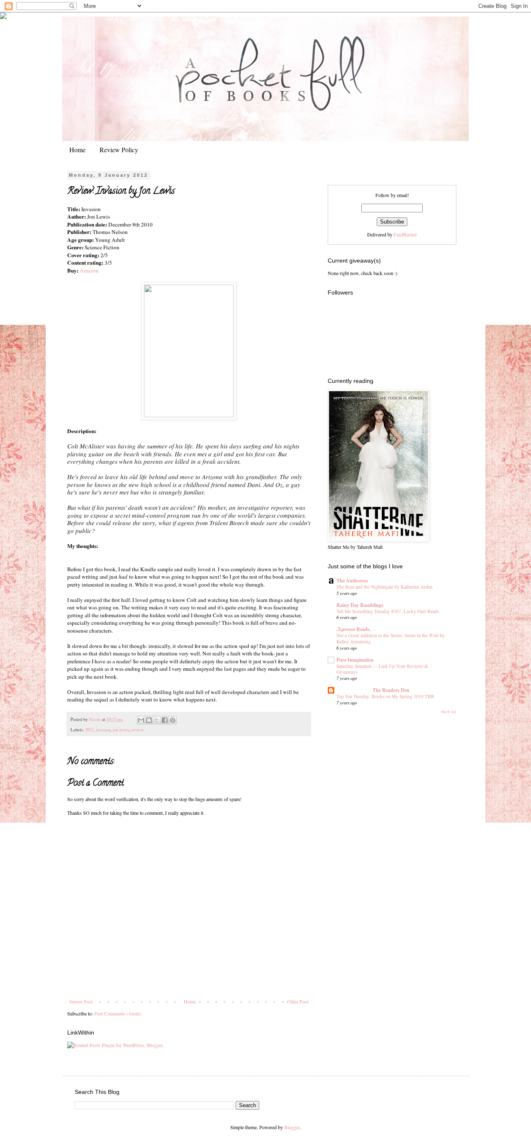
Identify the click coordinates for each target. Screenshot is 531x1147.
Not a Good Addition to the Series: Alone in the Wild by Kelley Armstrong (390, 638)
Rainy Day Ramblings (359, 605)
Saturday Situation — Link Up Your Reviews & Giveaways (382, 669)
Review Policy (119, 149)
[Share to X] (157, 720)
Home (77, 149)
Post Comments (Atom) (117, 1013)
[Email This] (141, 720)
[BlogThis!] (149, 720)
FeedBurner (405, 234)
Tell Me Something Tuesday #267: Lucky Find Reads (387, 611)
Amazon (89, 270)
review (138, 730)
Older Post (297, 1001)
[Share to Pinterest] (172, 720)
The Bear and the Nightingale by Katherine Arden (384, 587)
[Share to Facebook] (165, 720)
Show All (448, 711)
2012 (89, 730)
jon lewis (121, 730)
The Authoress (352, 580)
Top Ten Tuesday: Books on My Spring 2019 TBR (385, 696)
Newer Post (81, 1001)
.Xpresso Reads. (353, 629)
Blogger (292, 1127)
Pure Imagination (355, 659)
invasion (103, 730)
